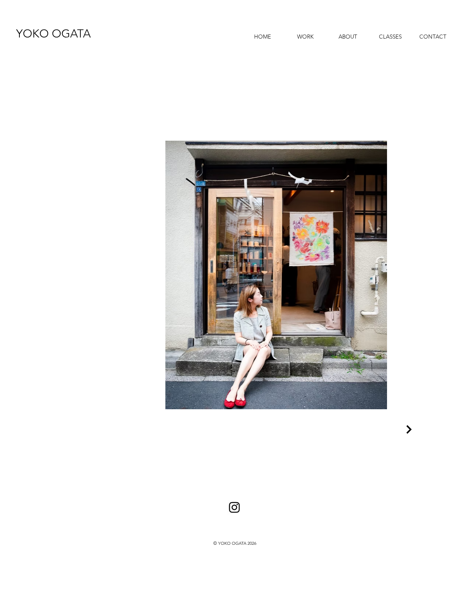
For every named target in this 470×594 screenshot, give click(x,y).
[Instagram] (234, 507)
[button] (305, 33)
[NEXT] (408, 429)
